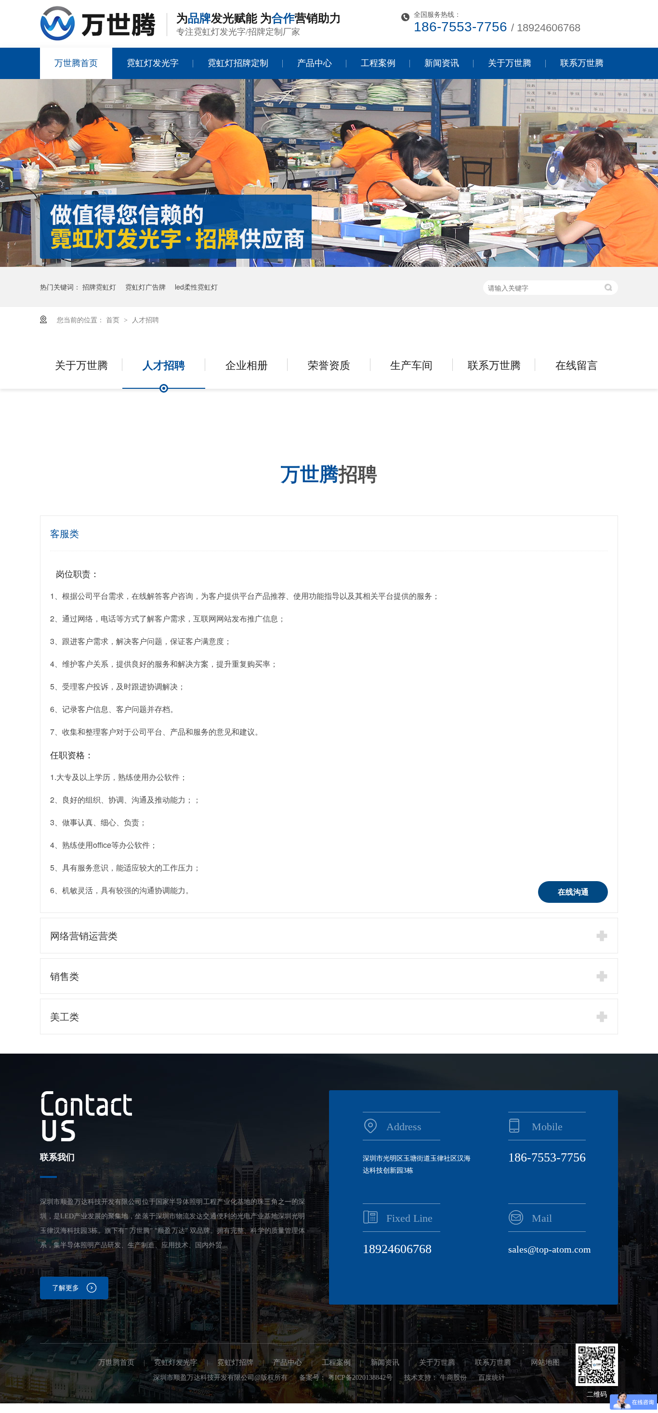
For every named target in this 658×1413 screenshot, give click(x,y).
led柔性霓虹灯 (196, 286)
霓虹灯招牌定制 (238, 63)
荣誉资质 (329, 364)
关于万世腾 (509, 63)
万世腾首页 (76, 63)
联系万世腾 (582, 63)
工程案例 (378, 63)
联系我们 (57, 1157)
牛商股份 (453, 1377)
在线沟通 (573, 892)
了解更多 (65, 1288)
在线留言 (576, 364)
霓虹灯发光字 (153, 63)
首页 (113, 319)
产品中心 (314, 63)
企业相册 (246, 364)
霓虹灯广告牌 (145, 286)
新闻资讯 (441, 63)
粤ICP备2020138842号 (360, 1377)
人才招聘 (145, 319)
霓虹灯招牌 (235, 1362)
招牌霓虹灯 (99, 286)
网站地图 (545, 1362)
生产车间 (411, 364)
